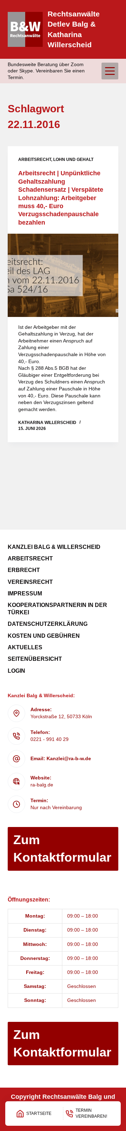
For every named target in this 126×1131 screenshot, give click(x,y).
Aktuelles (25, 647)
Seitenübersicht (35, 659)
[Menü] (110, 71)
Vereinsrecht (30, 582)
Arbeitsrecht (34, 159)
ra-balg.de (41, 784)
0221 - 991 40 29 (49, 739)
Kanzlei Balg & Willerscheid (54, 547)
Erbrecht (24, 570)
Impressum (25, 593)
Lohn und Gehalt (73, 159)
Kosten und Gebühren (44, 636)
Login (16, 671)
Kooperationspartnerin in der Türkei (57, 608)
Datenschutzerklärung (48, 624)
